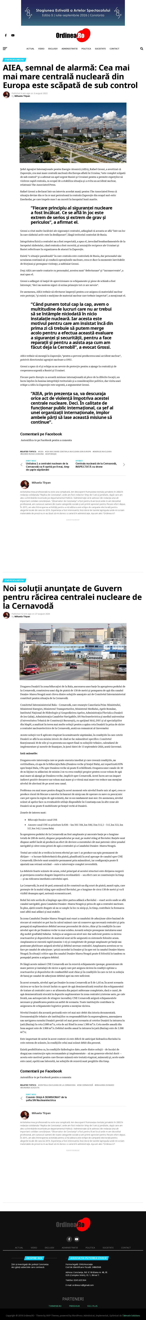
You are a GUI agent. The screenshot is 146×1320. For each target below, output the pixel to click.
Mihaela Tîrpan (22, 96)
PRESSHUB (74, 1306)
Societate (100, 48)
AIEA (41, 451)
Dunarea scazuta (30, 1088)
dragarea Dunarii (105, 1085)
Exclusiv (53, 48)
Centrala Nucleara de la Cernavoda (57, 1085)
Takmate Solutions (131, 1315)
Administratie (70, 48)
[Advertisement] (73, 541)
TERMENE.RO (55, 1306)
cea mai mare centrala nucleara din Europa (68, 451)
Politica (86, 48)
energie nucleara (103, 451)
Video (41, 48)
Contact (114, 48)
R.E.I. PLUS (92, 1306)
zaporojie (51, 454)
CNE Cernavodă (85, 1085)
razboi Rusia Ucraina (32, 454)
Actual (30, 48)
